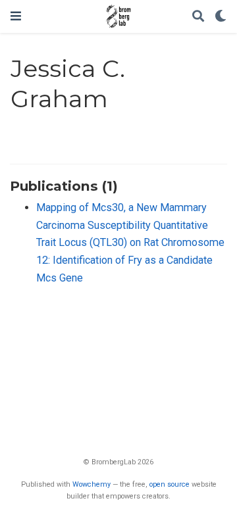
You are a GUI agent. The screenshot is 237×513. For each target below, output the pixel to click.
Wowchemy (91, 484)
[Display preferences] (220, 16)
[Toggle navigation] (16, 16)
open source (169, 484)
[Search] (198, 16)
